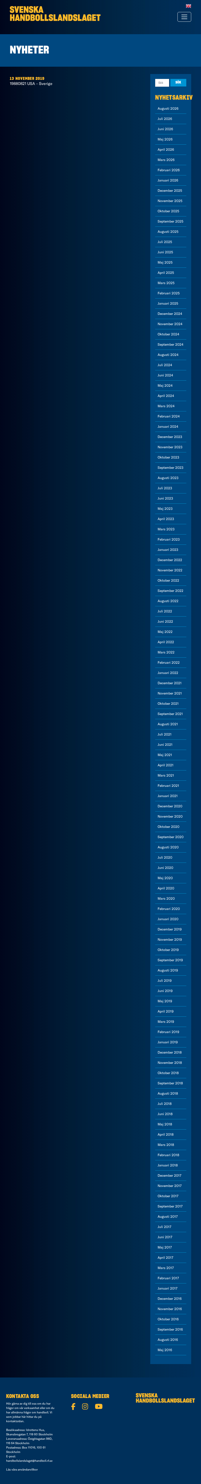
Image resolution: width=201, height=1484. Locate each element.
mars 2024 (166, 406)
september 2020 (171, 837)
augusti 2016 (168, 1339)
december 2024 (170, 313)
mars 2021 (166, 775)
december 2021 (170, 683)
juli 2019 (165, 980)
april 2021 (166, 765)
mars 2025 (166, 283)
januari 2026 (168, 180)
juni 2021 (165, 744)
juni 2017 (165, 1237)
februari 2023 (169, 539)
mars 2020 (166, 898)
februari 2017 (168, 1278)
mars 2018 (166, 1144)
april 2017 (165, 1257)
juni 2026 (165, 129)
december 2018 (170, 1052)
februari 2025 (169, 293)
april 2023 (166, 519)
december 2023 (170, 437)
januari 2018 (168, 1165)
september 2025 (170, 221)
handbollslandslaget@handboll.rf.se (29, 1461)
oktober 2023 (168, 457)
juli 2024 (165, 365)
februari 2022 (169, 662)
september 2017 (170, 1206)
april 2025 (166, 272)
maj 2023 (165, 508)
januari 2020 (168, 919)
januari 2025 (168, 303)
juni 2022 (165, 621)
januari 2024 (168, 426)
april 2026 (166, 149)
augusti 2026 (168, 108)
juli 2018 (165, 1103)
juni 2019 (165, 991)
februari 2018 (168, 1155)
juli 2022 (165, 611)
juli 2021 (165, 734)
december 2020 (170, 806)
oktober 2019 (168, 950)
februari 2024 (169, 416)
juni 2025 (165, 252)
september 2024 (170, 344)
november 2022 (170, 570)
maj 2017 (165, 1247)
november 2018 (170, 1062)
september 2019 (170, 960)
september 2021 (170, 714)
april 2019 (166, 1011)
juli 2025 (165, 242)
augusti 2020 (168, 847)
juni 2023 (165, 498)
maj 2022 (165, 632)
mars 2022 (166, 652)
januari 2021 (168, 796)
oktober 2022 (168, 580)
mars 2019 (166, 1021)
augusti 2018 (168, 1093)
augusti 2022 (168, 601)
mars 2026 (166, 160)
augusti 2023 (168, 478)
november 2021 (170, 693)
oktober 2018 (168, 1073)
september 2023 (170, 467)
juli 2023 (165, 488)
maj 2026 (165, 139)
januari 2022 (168, 673)
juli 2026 (165, 119)
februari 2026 (169, 170)
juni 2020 (165, 867)
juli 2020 (165, 857)
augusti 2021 (168, 724)
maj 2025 (165, 262)
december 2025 (170, 190)
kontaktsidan (15, 1421)
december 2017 (169, 1175)
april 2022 (166, 642)
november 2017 (170, 1186)
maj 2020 (165, 878)
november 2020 (170, 816)
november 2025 (170, 201)
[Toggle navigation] (184, 17)
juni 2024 (165, 375)
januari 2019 (168, 1042)
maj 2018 (165, 1124)
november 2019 (170, 939)
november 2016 (170, 1309)
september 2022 (170, 590)
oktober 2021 (168, 703)
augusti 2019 (168, 970)
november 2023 (170, 447)
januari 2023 (168, 549)
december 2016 (170, 1298)
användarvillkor (28, 1469)
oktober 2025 (168, 211)
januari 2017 (167, 1288)
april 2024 (166, 396)
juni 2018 (165, 1114)
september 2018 (170, 1083)
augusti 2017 (168, 1216)
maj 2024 (165, 385)
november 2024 (170, 324)
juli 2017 (164, 1227)
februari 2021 (168, 785)
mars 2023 (166, 529)
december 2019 (170, 929)
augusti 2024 (168, 354)
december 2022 (170, 560)
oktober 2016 (168, 1319)
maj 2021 (165, 755)
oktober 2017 (168, 1196)
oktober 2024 (168, 334)
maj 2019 (165, 1001)
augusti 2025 (168, 231)
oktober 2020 (168, 826)
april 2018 (166, 1134)
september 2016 (170, 1329)
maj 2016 (165, 1350)
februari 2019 (168, 1032)
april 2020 (166, 888)
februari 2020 (169, 909)
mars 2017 (166, 1268)
